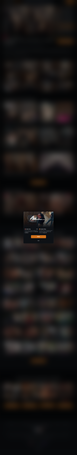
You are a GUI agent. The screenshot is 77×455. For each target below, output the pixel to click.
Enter (38, 236)
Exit (38, 240)
